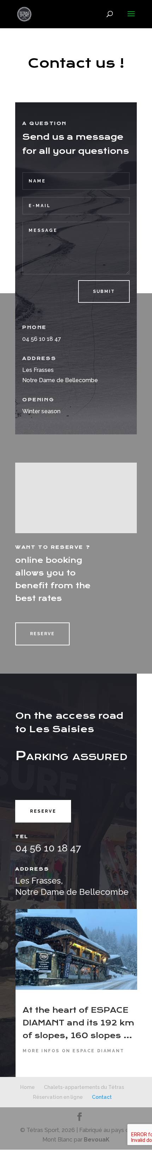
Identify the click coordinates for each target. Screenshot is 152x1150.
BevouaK (97, 1139)
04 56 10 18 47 (48, 848)
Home (27, 1087)
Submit (104, 291)
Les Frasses (38, 370)
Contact (102, 1097)
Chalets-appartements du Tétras (84, 1087)
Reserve (42, 633)
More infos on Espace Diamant (73, 1050)
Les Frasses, (39, 880)
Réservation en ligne (58, 1097)
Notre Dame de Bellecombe (60, 380)
